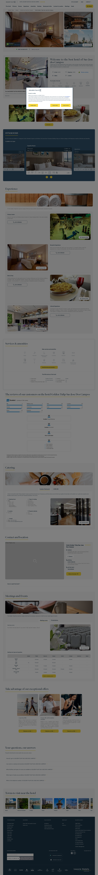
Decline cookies (55, 105)
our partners (67, 96)
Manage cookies (33, 105)
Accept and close (66, 105)
